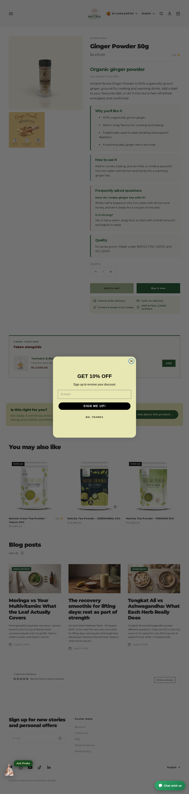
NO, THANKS (94, 417)
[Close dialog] (131, 361)
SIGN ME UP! (94, 406)
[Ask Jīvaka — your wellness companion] (9, 770)
